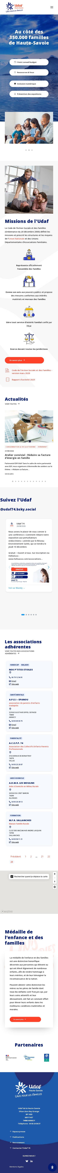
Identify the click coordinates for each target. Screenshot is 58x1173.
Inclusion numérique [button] (26, 84)
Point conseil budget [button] (27, 62)
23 (12, 861)
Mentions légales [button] (17, 1166)
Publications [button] (18, 1137)
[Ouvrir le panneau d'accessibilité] (52, 1167)
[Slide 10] (39, 481)
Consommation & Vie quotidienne (21, 447)
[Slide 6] (27, 481)
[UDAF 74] (14, 7)
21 (42, 856)
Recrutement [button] (19, 1142)
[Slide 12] (45, 481)
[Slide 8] (33, 481)
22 (48, 856)
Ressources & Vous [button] (25, 72)
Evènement (42, 447)
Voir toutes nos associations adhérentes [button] (20, 652)
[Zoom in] (55, 874)
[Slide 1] (26, 150)
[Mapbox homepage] (7, 911)
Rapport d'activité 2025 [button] (23, 379)
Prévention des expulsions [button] (29, 94)
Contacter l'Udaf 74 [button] (21, 1148)
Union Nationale (16, 238)
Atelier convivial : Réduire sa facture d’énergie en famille (28, 456)
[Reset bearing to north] (55, 882)
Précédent (16, 856)
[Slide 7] (30, 481)
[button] (52, 7)
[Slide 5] (24, 481)
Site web (15, 684)
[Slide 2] (29, 150)
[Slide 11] (42, 481)
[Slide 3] (31, 150)
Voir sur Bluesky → (16, 588)
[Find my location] (55, 887)
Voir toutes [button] (11, 404)
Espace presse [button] (19, 1131)
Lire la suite (9, 474)
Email (13, 681)
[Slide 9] (36, 481)
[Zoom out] (55, 878)
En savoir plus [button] (16, 360)
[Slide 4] (21, 481)
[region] (29, 892)
